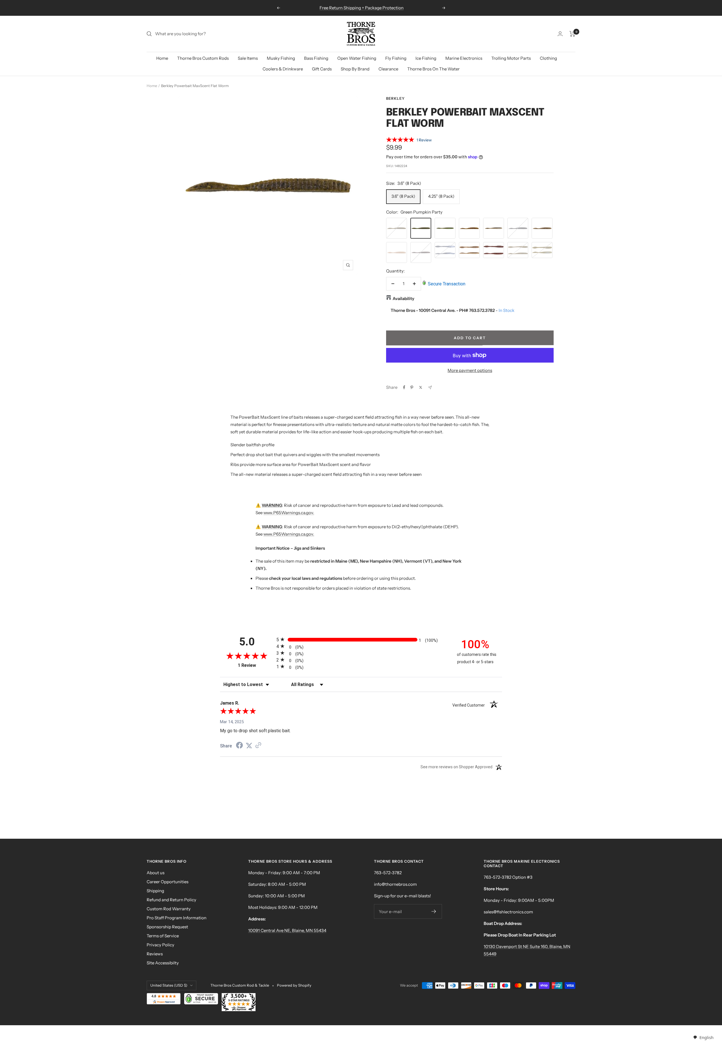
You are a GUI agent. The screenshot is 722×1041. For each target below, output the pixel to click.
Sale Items (248, 58)
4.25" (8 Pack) (441, 196)
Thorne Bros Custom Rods (203, 58)
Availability (403, 298)
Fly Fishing (395, 58)
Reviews (155, 953)
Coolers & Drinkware (283, 69)
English (706, 1037)
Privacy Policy (160, 944)
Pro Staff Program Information (176, 917)
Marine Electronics (463, 58)
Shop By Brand (355, 69)
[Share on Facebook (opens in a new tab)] (239, 746)
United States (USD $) (168, 985)
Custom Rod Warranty (169, 908)
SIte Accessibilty (163, 962)
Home (162, 58)
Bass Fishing (316, 58)
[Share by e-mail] (430, 387)
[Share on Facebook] (404, 387)
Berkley (395, 98)
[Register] (434, 911)
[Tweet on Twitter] (420, 387)
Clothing (548, 58)
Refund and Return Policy (171, 899)
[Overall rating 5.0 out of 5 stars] (400, 141)
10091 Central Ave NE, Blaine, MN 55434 (287, 930)
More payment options (470, 370)
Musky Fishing (281, 58)
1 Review (424, 140)
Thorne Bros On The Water (433, 69)
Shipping (155, 890)
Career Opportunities (167, 881)
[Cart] (572, 34)
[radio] (361, 639)
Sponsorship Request (167, 926)
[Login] (560, 33)
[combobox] (703, 1037)
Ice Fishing (425, 58)
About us (155, 872)
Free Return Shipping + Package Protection (362, 7)
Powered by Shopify (294, 985)
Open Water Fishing (356, 58)
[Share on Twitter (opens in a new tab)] (249, 745)
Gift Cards (322, 69)
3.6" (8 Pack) (403, 196)
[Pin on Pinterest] (411, 387)
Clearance (388, 69)
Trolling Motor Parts (511, 58)
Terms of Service (163, 935)
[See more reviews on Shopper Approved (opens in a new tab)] (258, 745)
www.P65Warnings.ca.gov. (288, 512)
